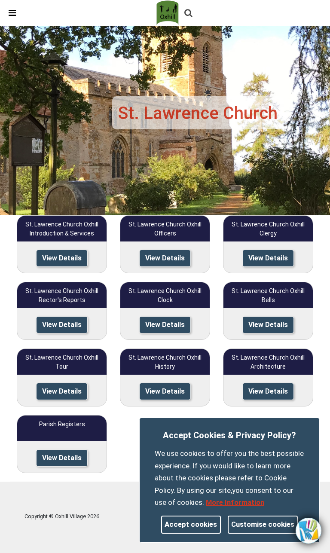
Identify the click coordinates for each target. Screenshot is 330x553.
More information (235, 502)
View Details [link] (62, 258)
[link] (169, 12)
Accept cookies (191, 524)
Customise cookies (262, 524)
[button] (189, 13)
